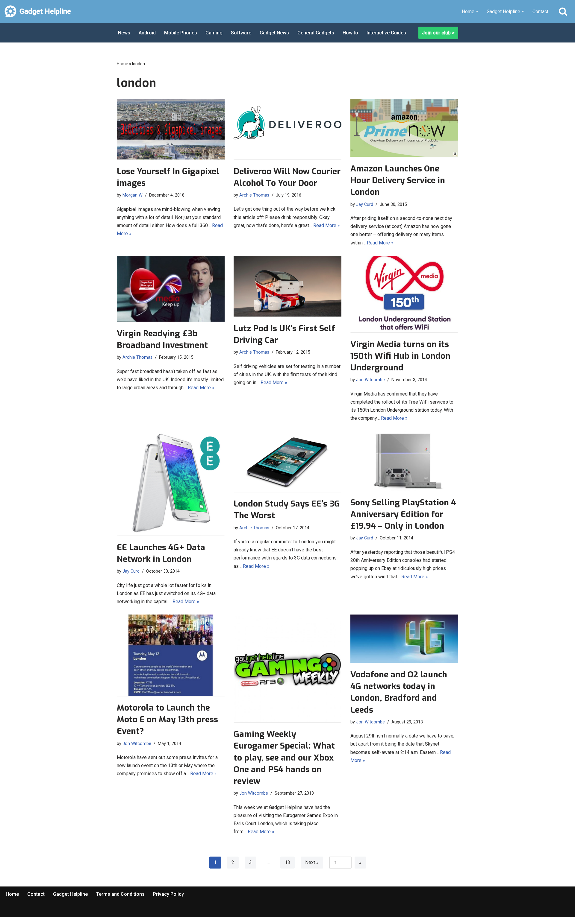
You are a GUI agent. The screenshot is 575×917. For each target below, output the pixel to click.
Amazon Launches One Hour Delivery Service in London (397, 180)
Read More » (326, 225)
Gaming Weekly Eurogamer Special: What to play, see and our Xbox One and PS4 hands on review (284, 758)
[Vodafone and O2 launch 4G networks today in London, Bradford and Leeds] (404, 639)
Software (241, 33)
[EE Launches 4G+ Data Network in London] (171, 483)
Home (122, 63)
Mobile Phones (180, 33)
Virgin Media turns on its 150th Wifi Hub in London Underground (400, 356)
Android (147, 33)
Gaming (214, 33)
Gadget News (274, 33)
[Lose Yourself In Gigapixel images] (171, 129)
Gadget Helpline (70, 894)
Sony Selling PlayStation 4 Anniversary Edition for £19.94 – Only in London (403, 514)
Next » (312, 862)
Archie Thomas (254, 195)
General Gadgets (315, 33)
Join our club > (438, 33)
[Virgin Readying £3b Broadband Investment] (171, 289)
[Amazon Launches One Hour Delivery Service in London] (404, 128)
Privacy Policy (168, 894)
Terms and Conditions (120, 894)
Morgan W (132, 195)
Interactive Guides (386, 33)
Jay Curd (364, 204)
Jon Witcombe (370, 379)
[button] (477, 11)
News (124, 33)
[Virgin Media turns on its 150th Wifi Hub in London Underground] (404, 294)
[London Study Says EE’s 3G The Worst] (287, 461)
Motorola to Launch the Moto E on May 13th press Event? (167, 719)
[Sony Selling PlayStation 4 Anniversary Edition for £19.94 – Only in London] (404, 461)
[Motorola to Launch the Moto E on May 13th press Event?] (171, 655)
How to (350, 33)
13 (287, 862)
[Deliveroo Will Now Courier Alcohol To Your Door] (287, 129)
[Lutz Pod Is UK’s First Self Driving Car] (287, 286)
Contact (540, 11)
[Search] (563, 11)
